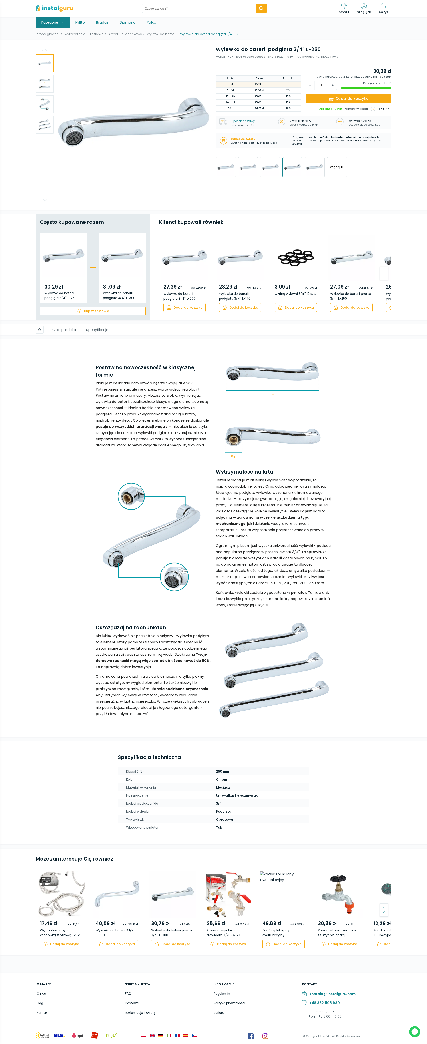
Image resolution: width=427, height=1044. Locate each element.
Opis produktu (64, 329)
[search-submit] (261, 8)
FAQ (128, 993)
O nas (41, 993)
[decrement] (332, 85)
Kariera (219, 1012)
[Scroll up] (40, 330)
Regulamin (222, 993)
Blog (40, 1003)
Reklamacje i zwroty (140, 1012)
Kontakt (43, 1012)
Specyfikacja (97, 329)
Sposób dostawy (243, 121)
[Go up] (45, 49)
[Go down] (45, 199)
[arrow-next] (384, 273)
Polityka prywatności (229, 1003)
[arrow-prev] (166, 273)
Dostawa (132, 1003)
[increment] (310, 85)
